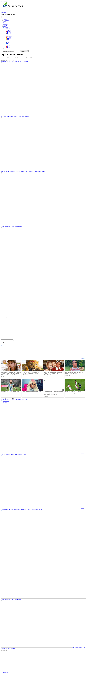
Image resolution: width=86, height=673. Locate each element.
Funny (4, 21)
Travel (4, 26)
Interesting (5, 24)
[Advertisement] (41, 328)
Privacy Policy (6, 401)
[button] (4, 49)
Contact (5, 402)
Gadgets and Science (7, 22)
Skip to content (4, 1)
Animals (5, 19)
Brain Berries (3, 12)
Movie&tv (5, 25)
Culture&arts (6, 20)
